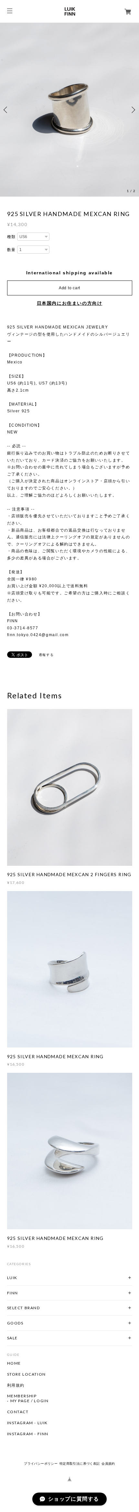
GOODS (15, 1323)
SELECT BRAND (23, 1307)
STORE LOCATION (26, 1374)
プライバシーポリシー (41, 1463)
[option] (69, 110)
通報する (46, 655)
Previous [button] (6, 109)
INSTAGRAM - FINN (28, 1434)
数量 (11, 249)
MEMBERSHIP (22, 1396)
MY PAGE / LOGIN (29, 1401)
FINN (12, 1292)
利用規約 (16, 1385)
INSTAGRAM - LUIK (27, 1423)
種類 (11, 237)
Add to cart (69, 288)
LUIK (12, 1277)
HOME (14, 1363)
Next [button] (132, 109)
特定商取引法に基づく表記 (79, 1463)
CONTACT (18, 1412)
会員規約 (108, 1463)
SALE (12, 1337)
